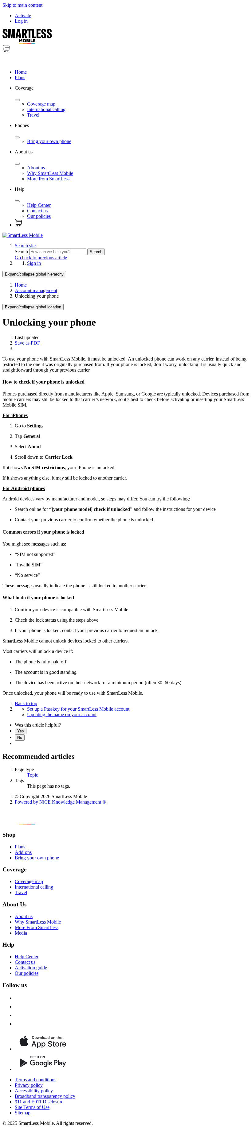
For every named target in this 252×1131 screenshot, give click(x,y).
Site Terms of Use (32, 1107)
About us (36, 167)
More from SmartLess (48, 178)
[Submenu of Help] (17, 201)
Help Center (39, 205)
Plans (20, 77)
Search (22, 251)
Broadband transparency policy (45, 1096)
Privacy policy (29, 1085)
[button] (126, 58)
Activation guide (31, 967)
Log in (21, 21)
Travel (33, 115)
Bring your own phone (49, 141)
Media (21, 933)
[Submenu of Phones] (17, 137)
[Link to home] (22, 235)
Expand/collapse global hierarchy (34, 274)
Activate (23, 15)
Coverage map (41, 103)
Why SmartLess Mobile (50, 173)
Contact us (37, 210)
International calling (46, 109)
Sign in (34, 263)
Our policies (39, 216)
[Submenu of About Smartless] (17, 164)
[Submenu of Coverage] (17, 100)
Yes (20, 731)
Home (21, 72)
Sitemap (22, 1112)
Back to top (26, 703)
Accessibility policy (34, 1090)
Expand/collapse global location (33, 307)
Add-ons (23, 852)
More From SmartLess (36, 927)
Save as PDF (27, 342)
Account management (36, 290)
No (19, 737)
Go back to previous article (41, 257)
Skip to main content (22, 5)
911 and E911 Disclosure (39, 1101)
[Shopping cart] (6, 50)
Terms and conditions (35, 1079)
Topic (32, 775)
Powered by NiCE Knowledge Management (60, 802)
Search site (25, 245)
